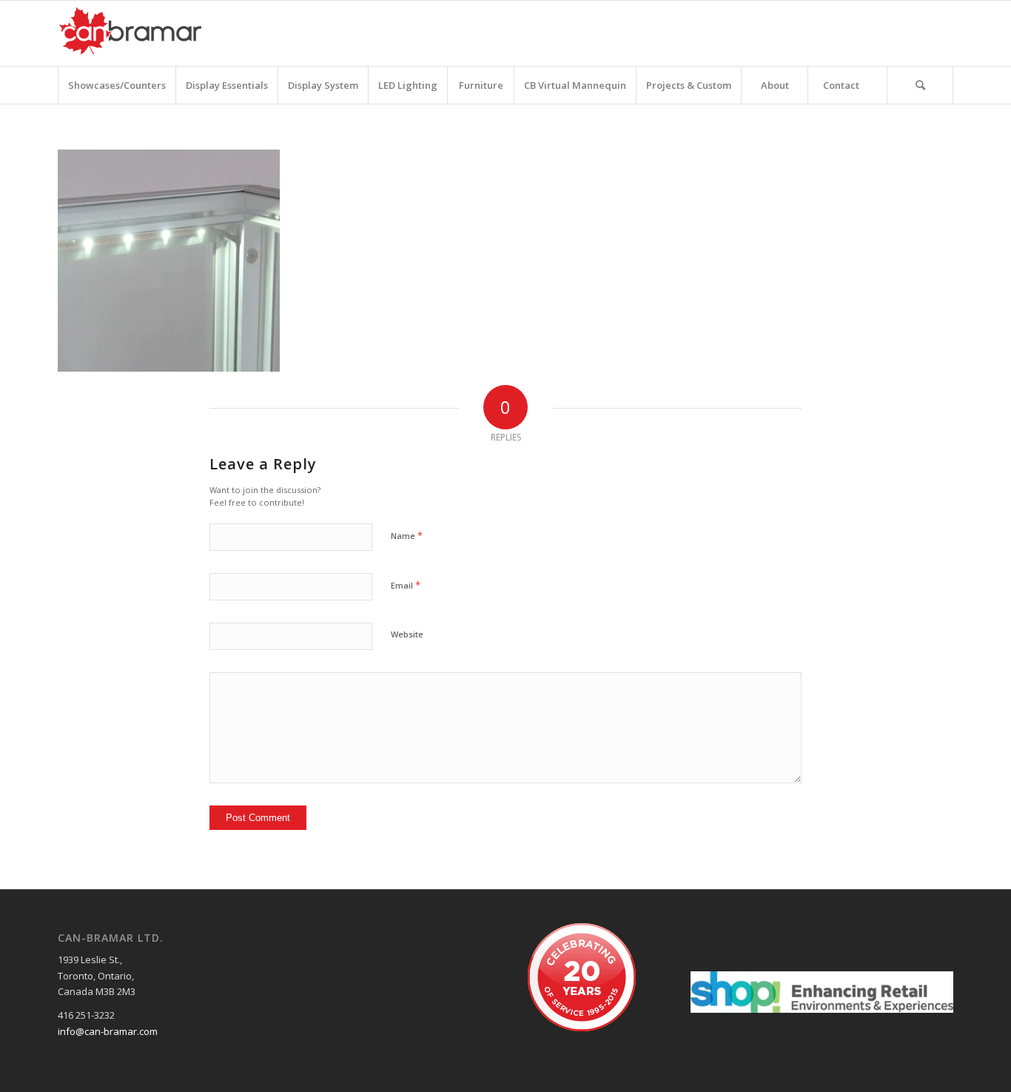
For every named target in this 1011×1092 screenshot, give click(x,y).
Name (407, 535)
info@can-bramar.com (108, 1031)
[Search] (920, 85)
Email (405, 585)
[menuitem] (116, 85)
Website (407, 634)
